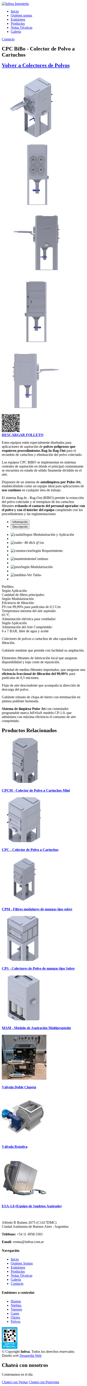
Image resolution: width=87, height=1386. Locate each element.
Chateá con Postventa (44, 1382)
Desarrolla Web (30, 1355)
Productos (18, 23)
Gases (15, 1313)
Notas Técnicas (21, 27)
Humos (16, 1301)
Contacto (8, 39)
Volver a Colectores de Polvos (36, 65)
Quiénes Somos (22, 1263)
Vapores (16, 1309)
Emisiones (18, 19)
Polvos (15, 1321)
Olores (15, 1317)
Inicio (15, 11)
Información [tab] (20, 522)
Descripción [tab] (20, 526)
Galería (16, 31)
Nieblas (16, 1305)
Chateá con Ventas (15, 1382)
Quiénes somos (21, 15)
